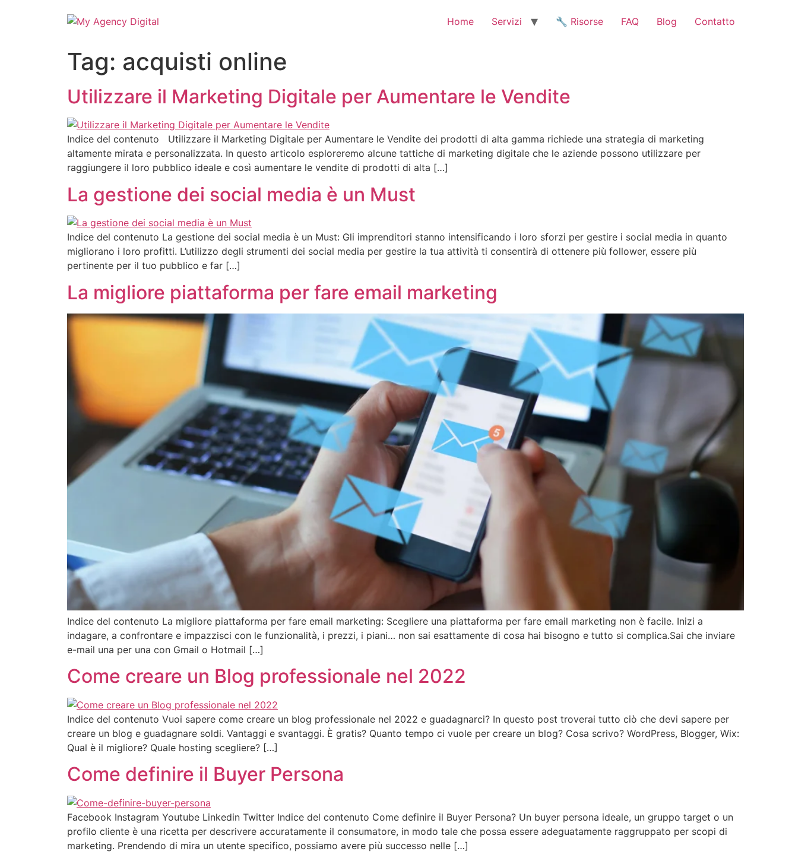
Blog (667, 21)
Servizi (507, 21)
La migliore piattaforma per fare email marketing (282, 292)
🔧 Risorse (579, 21)
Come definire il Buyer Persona (205, 774)
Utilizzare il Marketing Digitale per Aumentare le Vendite (319, 96)
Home (460, 21)
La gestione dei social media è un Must (241, 194)
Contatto (715, 21)
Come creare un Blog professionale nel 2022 (266, 676)
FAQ (630, 21)
